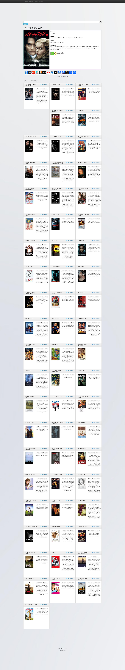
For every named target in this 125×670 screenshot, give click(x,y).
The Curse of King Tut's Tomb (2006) (30, 345)
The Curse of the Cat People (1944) (56, 371)
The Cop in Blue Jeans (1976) (56, 293)
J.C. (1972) (53, 552)
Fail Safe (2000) (81, 292)
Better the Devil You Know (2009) (56, 189)
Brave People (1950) (82, 526)
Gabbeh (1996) (54, 344)
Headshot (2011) (81, 266)
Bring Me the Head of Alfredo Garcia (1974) (30, 293)
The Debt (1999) (29, 266)
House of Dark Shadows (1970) (83, 215)
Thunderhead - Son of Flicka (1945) (30, 501)
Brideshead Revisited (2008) (30, 553)
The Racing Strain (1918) (31, 526)
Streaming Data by (60, 76)
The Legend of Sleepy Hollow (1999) (30, 85)
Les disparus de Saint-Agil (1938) (83, 345)
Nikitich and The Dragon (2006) (83, 137)
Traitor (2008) (81, 240)
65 (52, 53)
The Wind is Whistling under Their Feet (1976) (83, 553)
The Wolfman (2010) (56, 136)
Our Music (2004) (82, 500)
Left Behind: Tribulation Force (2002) (57, 111)
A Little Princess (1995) (83, 162)
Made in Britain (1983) (83, 448)
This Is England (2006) (56, 396)
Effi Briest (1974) (81, 474)
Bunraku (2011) (81, 110)
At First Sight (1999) (30, 422)
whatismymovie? (29, 1)
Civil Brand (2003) (29, 318)
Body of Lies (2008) (55, 266)
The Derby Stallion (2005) (55, 579)
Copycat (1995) (55, 214)
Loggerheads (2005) (56, 526)
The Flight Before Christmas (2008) (29, 189)
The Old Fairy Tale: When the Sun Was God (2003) (57, 163)
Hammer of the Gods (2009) (30, 163)
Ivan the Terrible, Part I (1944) (56, 449)
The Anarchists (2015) (30, 136)
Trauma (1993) (28, 370)
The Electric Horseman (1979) (83, 397)
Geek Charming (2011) (30, 474)
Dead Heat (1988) (55, 318)
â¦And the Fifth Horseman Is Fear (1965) (57, 423)
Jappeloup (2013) (29, 578)
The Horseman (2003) (56, 474)
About (36, 1)
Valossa (60, 648)
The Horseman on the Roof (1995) (30, 449)
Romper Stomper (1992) (31, 240)
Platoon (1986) (81, 370)
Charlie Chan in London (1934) (83, 85)
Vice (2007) (54, 240)
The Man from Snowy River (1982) (82, 579)
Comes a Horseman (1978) (29, 397)
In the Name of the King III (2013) (83, 189)
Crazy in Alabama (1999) (31, 604)
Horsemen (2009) (55, 84)
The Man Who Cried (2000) (55, 501)
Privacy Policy (62, 650)
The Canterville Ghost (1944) (30, 215)
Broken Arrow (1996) (82, 318)
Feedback (41, 1)
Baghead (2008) (81, 422)
